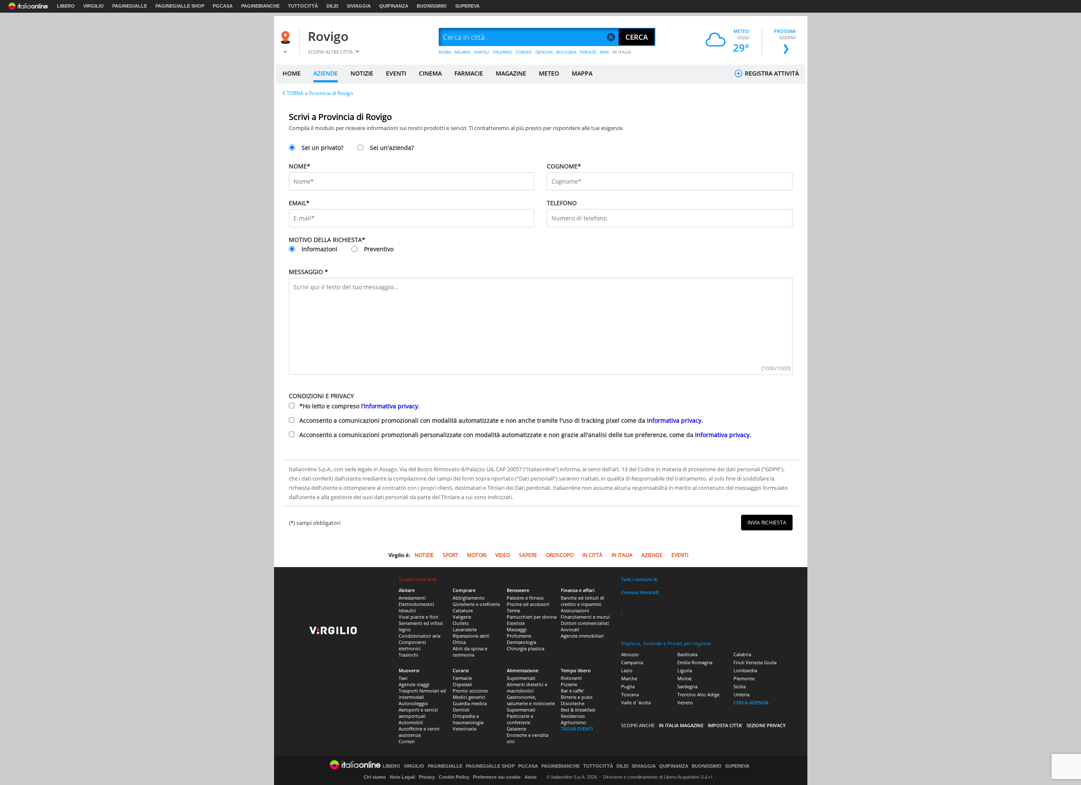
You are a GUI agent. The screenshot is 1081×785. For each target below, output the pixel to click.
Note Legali (402, 777)
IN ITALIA (621, 52)
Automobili (411, 722)
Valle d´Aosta (636, 702)
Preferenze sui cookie (497, 777)
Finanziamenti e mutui (585, 617)
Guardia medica (470, 703)
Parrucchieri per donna (532, 617)
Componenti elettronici (412, 645)
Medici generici (469, 697)
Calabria (742, 654)
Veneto (685, 702)
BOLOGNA (566, 52)
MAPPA (582, 73)
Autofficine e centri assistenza (419, 731)
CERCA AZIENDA (751, 702)
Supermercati (521, 678)
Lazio (627, 670)
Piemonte (744, 678)
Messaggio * (308, 272)
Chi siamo (375, 777)
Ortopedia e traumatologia (468, 719)
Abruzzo (630, 654)
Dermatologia (521, 642)
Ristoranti (571, 678)
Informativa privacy (391, 406)
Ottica (459, 642)
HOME (291, 73)
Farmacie (462, 678)
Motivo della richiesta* (327, 240)
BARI (604, 52)
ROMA (445, 52)
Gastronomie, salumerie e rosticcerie (531, 700)
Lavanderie (465, 629)
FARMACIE (468, 73)
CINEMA (430, 73)
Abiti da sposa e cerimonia (470, 651)
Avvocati (570, 629)
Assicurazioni (575, 610)
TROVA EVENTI (577, 728)
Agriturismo (573, 722)
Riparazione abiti (471, 636)
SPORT (450, 555)
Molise (684, 678)
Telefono (562, 203)
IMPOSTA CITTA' (725, 725)
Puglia (628, 686)
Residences (573, 716)
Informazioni (319, 249)
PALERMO (502, 52)
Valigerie (462, 617)
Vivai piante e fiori (418, 617)
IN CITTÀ (592, 555)
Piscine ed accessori (528, 604)
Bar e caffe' (572, 690)
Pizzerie (569, 684)
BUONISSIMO (432, 5)
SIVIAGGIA (359, 5)
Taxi (403, 678)
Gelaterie (516, 728)
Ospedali (462, 684)
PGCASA (223, 5)
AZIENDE (325, 73)
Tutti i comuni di (639, 579)
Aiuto (530, 777)
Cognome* (564, 166)
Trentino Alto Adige (698, 694)
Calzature (463, 610)
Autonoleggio (413, 703)
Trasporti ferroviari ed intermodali (422, 693)
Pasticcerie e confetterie (520, 719)
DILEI (332, 5)
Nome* (299, 166)
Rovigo (328, 36)
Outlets (461, 623)
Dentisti (461, 709)
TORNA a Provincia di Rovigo (320, 93)
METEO (549, 73)
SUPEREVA (467, 5)
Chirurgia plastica (525, 648)
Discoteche (572, 703)
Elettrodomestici (416, 604)
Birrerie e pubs (576, 697)
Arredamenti (412, 598)
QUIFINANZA (393, 5)
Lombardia (745, 670)
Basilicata (687, 654)
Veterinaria (464, 728)
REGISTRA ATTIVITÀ (771, 73)
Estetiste (516, 623)
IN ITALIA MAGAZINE (681, 725)
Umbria (741, 694)
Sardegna (687, 686)
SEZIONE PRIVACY (766, 725)
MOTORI (476, 555)
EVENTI (396, 73)
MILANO (462, 52)
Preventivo (379, 249)
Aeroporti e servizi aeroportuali (418, 712)
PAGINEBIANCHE (260, 5)
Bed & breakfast (578, 709)
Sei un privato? (322, 148)
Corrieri (407, 741)
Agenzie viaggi (414, 684)
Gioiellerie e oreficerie (476, 604)
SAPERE (528, 555)
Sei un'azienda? (392, 148)
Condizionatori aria (419, 636)
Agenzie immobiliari (582, 636)
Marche (629, 678)
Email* (299, 203)
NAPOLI (481, 52)
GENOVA (544, 52)
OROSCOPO (559, 555)
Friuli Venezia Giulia (755, 662)
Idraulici (407, 610)
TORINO (524, 52)
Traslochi (408, 655)
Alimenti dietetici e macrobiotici (527, 687)
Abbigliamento (469, 598)
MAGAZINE (511, 73)
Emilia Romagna (694, 662)
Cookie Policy (454, 777)
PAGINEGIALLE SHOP (179, 5)
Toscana (630, 694)
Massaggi (517, 629)
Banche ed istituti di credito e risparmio (582, 601)
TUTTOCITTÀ (303, 5)
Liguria (684, 670)
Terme (513, 610)
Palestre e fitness (525, 598)
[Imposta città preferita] (286, 37)
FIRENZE (588, 52)
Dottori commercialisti (585, 623)
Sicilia (739, 686)
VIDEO (502, 555)
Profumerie (519, 636)
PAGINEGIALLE (129, 5)
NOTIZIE (361, 73)
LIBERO (66, 5)
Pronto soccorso (470, 690)
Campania (632, 662)
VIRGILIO (93, 5)
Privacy (427, 777)
